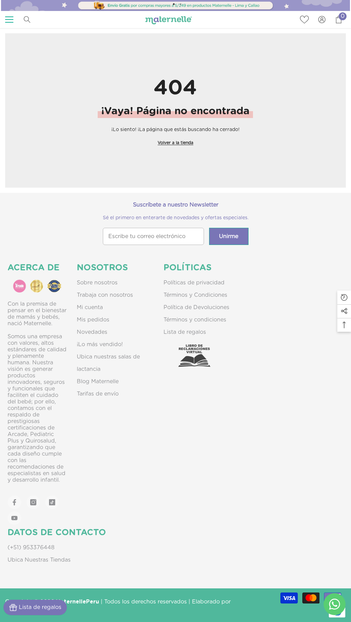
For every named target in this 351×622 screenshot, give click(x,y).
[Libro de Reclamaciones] (187, 361)
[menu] (9, 19)
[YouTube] (14, 518)
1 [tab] (173, 4)
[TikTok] (52, 502)
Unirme (228, 236)
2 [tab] (180, 4)
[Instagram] (33, 502)
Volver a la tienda (175, 143)
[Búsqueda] (27, 19)
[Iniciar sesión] (321, 19)
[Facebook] (14, 502)
